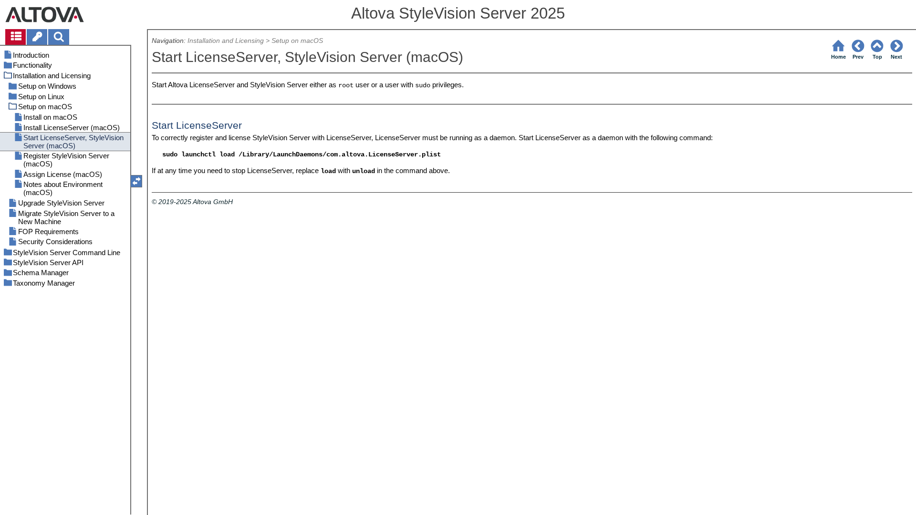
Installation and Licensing (225, 40)
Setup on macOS (297, 40)
